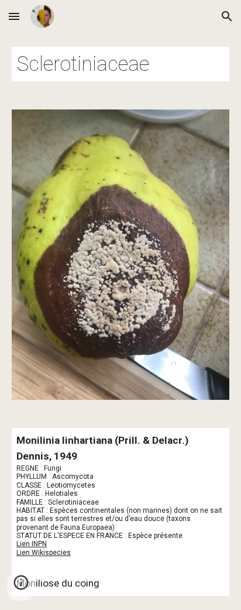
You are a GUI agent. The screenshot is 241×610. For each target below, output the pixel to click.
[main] (120, 64)
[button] (14, 16)
